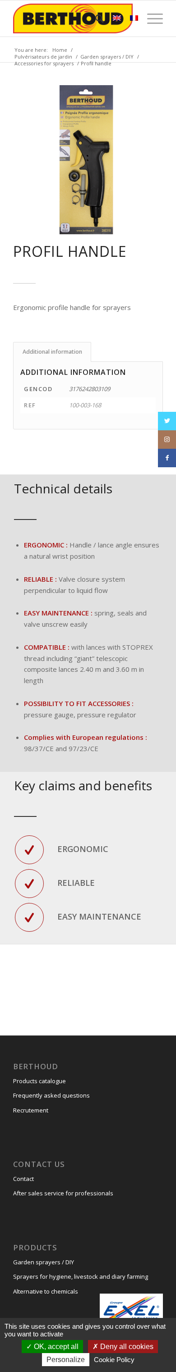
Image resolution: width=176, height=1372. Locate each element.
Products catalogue (39, 1081)
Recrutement (30, 1110)
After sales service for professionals (63, 1193)
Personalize (65, 1359)
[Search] (95, 18)
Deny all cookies (125, 1346)
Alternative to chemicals (45, 1291)
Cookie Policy (114, 1359)
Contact (23, 1179)
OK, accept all (55, 1346)
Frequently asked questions (51, 1095)
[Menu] (150, 18)
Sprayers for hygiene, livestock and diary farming (80, 1276)
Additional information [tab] (52, 352)
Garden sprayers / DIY (43, 1262)
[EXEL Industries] (131, 1310)
